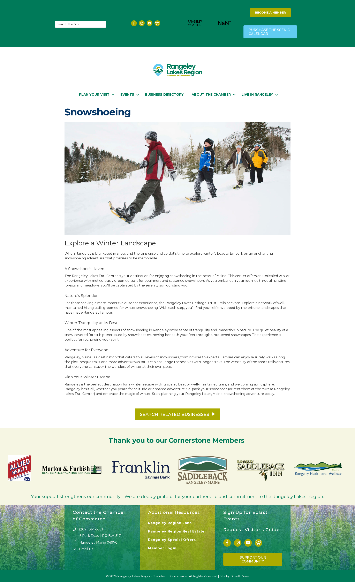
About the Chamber (211, 95)
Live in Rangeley (257, 95)
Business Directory (164, 95)
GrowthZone (240, 576)
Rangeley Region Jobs (170, 523)
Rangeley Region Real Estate (176, 531)
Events (127, 95)
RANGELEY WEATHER (210, 23)
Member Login (162, 548)
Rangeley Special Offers (172, 540)
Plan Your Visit (94, 95)
